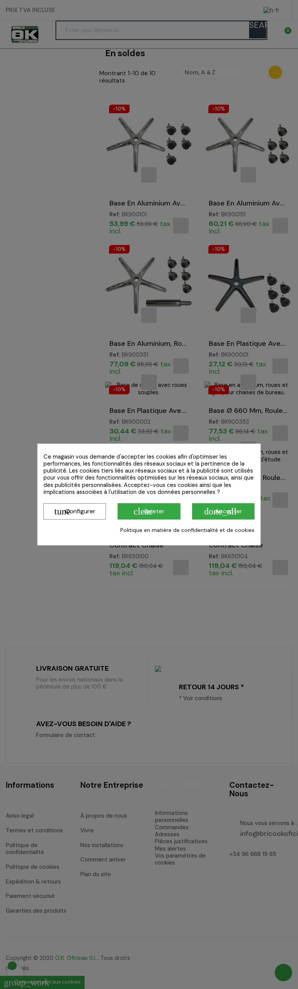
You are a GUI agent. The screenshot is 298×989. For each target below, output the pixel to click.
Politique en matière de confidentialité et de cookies (187, 529)
